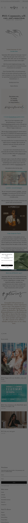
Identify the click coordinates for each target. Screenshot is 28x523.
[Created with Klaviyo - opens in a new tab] (14, 269)
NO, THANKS (7, 267)
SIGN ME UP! (7, 265)
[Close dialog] (27, 253)
